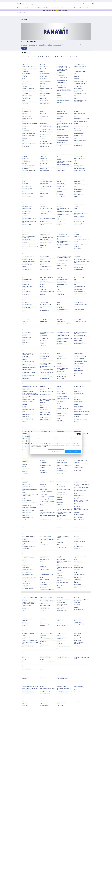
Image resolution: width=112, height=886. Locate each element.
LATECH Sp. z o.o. (60, 363)
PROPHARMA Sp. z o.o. (78, 506)
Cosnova (75, 161)
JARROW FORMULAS (44, 321)
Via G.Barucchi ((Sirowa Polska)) (46, 633)
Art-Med (58, 92)
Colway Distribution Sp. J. (79, 156)
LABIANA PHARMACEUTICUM (28, 361)
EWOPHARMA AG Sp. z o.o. (79, 221)
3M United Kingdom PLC (44, 705)
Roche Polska (76, 536)
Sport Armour (59, 580)
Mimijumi (58, 418)
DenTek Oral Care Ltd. (26, 196)
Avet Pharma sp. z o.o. (78, 88)
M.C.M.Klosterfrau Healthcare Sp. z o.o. (30, 386)
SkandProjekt (59, 556)
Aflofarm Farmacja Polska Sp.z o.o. (29, 91)
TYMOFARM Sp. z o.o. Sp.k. (79, 610)
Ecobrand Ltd (24, 210)
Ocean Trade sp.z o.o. (26, 463)
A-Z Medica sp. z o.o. (26, 64)
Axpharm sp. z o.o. (77, 96)
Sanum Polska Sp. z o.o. (27, 581)
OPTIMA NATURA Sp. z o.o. (62, 462)
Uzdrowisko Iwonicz (77, 622)
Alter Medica (42, 86)
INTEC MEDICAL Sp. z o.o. (62, 307)
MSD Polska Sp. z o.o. (78, 409)
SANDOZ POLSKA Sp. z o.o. (27, 569)
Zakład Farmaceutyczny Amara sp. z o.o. (30, 686)
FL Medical (59, 247)
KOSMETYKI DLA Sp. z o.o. (62, 344)
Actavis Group (25, 81)
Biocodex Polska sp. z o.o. (62, 113)
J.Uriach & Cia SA (25, 319)
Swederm (75, 572)
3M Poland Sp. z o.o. (43, 703)
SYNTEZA (76, 587)
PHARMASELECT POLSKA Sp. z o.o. (46, 481)
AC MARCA (24, 76)
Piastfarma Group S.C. (44, 508)
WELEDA (24, 659)
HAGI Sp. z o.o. (25, 282)
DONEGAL (59, 188)
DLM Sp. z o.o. (42, 195)
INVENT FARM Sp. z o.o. (78, 302)
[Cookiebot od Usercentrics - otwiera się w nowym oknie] (76, 434)
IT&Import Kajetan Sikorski (79, 309)
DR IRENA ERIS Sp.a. (61, 196)
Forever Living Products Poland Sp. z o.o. (81, 239)
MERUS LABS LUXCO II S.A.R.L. (63, 408)
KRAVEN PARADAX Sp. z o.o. (79, 335)
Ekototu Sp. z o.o (43, 206)
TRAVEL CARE (76, 597)
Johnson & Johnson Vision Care (80, 321)
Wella (23, 661)
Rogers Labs (76, 539)
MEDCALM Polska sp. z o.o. (45, 404)
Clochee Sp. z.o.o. (60, 157)
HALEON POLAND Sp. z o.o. (27, 286)
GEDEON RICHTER (25, 268)
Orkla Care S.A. (77, 462)
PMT (58, 487)
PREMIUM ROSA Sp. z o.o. (79, 495)
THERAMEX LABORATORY (45, 608)
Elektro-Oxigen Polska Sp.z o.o (45, 211)
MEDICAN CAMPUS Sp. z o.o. (45, 419)
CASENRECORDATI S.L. (27, 161)
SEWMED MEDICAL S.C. (44, 569)
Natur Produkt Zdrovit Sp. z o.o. (28, 441)
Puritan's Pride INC (77, 515)
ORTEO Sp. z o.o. (77, 465)
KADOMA (24, 335)
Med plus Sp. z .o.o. (43, 396)
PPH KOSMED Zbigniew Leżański (80, 490)
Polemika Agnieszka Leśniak (62, 494)
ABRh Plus (24, 74)
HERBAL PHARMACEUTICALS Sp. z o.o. (64, 282)
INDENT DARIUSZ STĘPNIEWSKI (46, 304)
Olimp (23, 469)
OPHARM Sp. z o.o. (60, 460)
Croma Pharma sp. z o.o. (78, 165)
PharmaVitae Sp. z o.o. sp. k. (45, 489)
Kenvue (41, 336)
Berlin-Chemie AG (43, 125)
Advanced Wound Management (28, 88)
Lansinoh (58, 360)
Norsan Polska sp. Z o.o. (78, 429)
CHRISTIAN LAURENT (44, 163)
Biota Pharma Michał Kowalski (62, 140)
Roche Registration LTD (78, 538)
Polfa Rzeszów (59, 499)
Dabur (23, 181)
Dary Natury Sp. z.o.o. (26, 186)
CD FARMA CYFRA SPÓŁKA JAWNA (29, 165)
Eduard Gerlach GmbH (26, 216)
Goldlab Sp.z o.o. (77, 257)
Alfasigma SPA (42, 64)
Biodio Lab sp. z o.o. (60, 116)
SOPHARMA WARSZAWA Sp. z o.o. (63, 578)
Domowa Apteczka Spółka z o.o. (63, 184)
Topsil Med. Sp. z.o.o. (61, 602)
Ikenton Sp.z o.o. (25, 311)
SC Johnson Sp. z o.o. (26, 585)
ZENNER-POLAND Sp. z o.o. (45, 693)
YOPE (41, 678)
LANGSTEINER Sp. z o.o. (61, 358)
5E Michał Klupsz (60, 705)
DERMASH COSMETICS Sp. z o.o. (46, 181)
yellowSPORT (25, 678)
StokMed (75, 559)
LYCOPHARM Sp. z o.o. (78, 373)
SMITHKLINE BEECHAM (61, 564)
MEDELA (41, 405)
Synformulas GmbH (77, 584)
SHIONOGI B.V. (42, 573)
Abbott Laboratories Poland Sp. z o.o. (29, 68)
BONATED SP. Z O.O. (78, 130)
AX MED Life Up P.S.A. (78, 91)
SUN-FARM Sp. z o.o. (78, 565)
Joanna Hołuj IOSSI (77, 319)
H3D (23, 277)
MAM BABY (24, 397)
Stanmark (58, 587)
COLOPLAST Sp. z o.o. (61, 170)
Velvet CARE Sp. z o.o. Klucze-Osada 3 (29, 640)
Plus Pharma (59, 484)
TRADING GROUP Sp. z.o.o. (62, 608)
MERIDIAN (59, 405)
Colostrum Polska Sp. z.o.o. (79, 155)
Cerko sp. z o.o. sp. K (26, 171)
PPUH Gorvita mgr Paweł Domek (80, 493)
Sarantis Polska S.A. (26, 583)
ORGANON (59, 468)
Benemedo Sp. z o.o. (43, 123)
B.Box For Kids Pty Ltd (26, 111)
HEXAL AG (59, 291)
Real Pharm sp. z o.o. (26, 548)
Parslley (23, 497)
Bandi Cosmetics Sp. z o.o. (27, 118)
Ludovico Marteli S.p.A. (78, 370)
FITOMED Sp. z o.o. (60, 246)
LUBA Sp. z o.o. (77, 368)
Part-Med (24, 498)
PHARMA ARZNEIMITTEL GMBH (28, 510)
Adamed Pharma (25, 86)
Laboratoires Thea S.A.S (44, 353)
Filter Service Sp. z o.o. (61, 239)
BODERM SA (76, 125)
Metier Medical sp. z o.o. (61, 413)
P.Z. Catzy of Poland (26, 484)
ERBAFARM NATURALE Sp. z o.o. (63, 214)
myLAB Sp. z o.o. (77, 416)
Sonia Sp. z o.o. (60, 577)
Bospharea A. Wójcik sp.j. (78, 133)
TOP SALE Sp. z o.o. (60, 600)
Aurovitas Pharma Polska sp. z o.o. (80, 81)
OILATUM (24, 466)
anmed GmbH (59, 64)
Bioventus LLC (76, 111)
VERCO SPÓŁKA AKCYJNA (27, 646)
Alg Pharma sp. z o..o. (44, 66)
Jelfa (40, 323)
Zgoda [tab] (38, 438)
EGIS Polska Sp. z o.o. (26, 224)
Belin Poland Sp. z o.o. (44, 116)
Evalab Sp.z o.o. (77, 211)
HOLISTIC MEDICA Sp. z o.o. (79, 286)
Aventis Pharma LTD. (78, 86)
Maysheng (24, 421)
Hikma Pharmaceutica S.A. (79, 277)
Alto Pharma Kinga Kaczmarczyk (46, 88)
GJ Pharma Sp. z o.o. (61, 259)
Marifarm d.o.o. (25, 404)
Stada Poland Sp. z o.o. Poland (62, 582)
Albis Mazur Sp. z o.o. (26, 98)
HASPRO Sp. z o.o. (26, 294)
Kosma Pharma (59, 343)
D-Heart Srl (24, 179)
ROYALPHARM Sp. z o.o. (78, 546)
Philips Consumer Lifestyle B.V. (45, 498)
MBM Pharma (42, 386)
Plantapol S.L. (59, 482)
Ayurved (75, 98)
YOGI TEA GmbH (43, 676)
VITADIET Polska (60, 643)
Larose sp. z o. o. (60, 361)
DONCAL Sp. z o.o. (60, 186)
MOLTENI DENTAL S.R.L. (78, 406)
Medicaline (42, 415)
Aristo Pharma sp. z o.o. (61, 87)
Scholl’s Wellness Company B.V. (28, 586)
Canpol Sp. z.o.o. (25, 158)
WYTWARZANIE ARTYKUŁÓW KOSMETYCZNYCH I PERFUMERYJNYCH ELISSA (81, 657)
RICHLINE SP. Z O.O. (60, 542)
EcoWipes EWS (25, 215)
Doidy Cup (59, 181)
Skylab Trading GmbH (61, 559)
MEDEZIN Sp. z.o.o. (43, 407)
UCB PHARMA (25, 620)
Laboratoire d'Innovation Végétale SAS (29, 367)
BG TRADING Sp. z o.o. (44, 134)
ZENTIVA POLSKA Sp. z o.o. (62, 686)
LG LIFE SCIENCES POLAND (79, 354)
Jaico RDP (24, 323)
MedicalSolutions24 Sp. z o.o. (45, 417)
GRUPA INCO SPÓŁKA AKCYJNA (80, 264)
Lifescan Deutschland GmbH (79, 360)
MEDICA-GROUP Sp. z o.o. (45, 412)
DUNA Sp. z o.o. (77, 196)
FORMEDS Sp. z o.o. (78, 243)
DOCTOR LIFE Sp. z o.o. (61, 179)
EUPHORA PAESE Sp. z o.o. (79, 204)
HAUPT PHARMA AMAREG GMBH (46, 277)
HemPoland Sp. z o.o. (61, 277)
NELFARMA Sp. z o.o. (44, 429)
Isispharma (76, 307)
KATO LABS (24, 340)
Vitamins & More (77, 635)
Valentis (23, 635)
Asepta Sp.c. (59, 102)
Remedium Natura (43, 546)
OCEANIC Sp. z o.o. (26, 464)
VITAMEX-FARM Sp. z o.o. (79, 633)
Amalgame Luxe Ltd (43, 91)
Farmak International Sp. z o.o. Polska (47, 237)
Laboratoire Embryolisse (27, 369)
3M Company (25, 705)
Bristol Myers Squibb (78, 145)
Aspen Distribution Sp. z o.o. (79, 64)
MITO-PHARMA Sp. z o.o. (79, 393)
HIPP (75, 279)
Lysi (74, 375)
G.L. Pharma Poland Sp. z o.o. (28, 257)
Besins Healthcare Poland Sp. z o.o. (46, 131)
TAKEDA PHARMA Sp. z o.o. (27, 600)
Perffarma (24, 503)
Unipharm (41, 620)
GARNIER (24, 266)
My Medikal (76, 413)
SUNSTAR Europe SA (78, 569)
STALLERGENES (60, 585)
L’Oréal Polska (25, 356)
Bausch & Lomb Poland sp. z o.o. (28, 133)
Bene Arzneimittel (43, 120)
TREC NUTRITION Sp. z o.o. (79, 600)
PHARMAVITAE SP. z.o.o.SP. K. (46, 491)
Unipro (41, 622)
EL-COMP (41, 210)
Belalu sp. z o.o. (43, 114)
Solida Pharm (59, 570)
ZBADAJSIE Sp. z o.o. (44, 689)
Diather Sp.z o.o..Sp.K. (44, 193)
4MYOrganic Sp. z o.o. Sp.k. (62, 701)
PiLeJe (41, 518)
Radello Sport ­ (25, 539)
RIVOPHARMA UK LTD (61, 546)
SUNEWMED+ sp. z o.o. (78, 567)
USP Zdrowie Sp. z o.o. (78, 620)
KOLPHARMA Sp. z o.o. (61, 333)
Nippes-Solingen (60, 429)
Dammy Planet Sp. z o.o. (27, 184)
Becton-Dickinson (25, 146)
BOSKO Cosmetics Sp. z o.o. (79, 131)
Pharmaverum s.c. (43, 487)
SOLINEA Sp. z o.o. (60, 572)
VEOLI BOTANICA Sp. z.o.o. (27, 645)
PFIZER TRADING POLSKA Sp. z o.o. (29, 507)
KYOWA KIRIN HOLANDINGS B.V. (80, 343)
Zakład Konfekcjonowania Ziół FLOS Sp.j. (30, 688)
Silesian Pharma (43, 581)
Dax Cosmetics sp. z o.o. (27, 188)
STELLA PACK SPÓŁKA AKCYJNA (80, 556)
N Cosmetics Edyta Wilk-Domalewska (29, 429)
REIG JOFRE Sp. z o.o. (44, 544)
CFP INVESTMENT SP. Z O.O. (45, 155)
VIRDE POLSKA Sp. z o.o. (61, 633)
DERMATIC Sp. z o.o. (44, 183)
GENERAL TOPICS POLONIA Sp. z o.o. (47, 257)
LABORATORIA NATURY (44, 356)
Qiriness (23, 527)
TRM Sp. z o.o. (76, 607)
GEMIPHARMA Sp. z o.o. (27, 269)
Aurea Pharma (76, 78)
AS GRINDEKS (59, 95)
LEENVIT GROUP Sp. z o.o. (62, 365)
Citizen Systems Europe (44, 170)
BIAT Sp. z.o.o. (42, 138)
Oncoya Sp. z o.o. (43, 463)
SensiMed (41, 561)
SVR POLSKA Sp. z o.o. (78, 570)
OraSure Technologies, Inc (62, 463)
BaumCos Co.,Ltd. (25, 130)
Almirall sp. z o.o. (43, 79)
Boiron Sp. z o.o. (77, 128)
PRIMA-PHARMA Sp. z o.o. (79, 498)
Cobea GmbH (59, 159)
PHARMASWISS (43, 484)
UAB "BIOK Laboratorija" (27, 618)
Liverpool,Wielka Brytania (78, 363)
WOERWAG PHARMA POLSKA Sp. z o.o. (47, 661)
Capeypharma (25, 160)
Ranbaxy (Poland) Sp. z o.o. (27, 541)
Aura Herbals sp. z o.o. (78, 74)
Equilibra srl (59, 212)
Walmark (24, 655)
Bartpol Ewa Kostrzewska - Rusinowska (29, 123)
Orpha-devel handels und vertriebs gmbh (81, 463)
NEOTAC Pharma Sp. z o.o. (45, 431)
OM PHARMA (42, 460)
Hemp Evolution (43, 294)
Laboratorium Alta (43, 358)
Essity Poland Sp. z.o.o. (61, 218)
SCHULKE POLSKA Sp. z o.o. (27, 588)
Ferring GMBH (59, 232)
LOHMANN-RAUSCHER (78, 366)
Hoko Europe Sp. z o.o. (78, 282)
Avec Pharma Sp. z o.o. (78, 85)
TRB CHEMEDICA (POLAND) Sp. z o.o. (81, 599)
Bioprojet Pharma (60, 138)
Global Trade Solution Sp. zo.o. (62, 265)
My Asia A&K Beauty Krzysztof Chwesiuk (82, 411)
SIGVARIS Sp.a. (43, 577)
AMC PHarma (42, 95)
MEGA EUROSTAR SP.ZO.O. (62, 396)
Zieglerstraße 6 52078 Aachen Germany (64, 691)
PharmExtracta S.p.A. (44, 492)
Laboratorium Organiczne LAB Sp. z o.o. (47, 376)
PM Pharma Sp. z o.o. (61, 486)
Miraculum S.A (76, 389)
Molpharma (76, 404)
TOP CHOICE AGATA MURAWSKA (63, 599)
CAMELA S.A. (25, 156)
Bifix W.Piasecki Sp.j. (43, 141)
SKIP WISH (59, 557)
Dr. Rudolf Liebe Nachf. (78, 189)
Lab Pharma (24, 359)
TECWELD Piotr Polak (26, 605)
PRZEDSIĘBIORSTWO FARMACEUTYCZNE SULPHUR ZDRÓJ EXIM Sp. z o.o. (81, 509)
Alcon (23, 100)
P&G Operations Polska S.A (27, 486)
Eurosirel (75, 208)
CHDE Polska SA (43, 156)
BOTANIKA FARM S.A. (78, 135)
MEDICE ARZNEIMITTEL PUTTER (46, 421)
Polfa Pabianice (60, 497)
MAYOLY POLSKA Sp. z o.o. (27, 418)
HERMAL (58, 289)
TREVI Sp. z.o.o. (77, 604)
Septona (41, 562)
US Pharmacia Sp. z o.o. (78, 618)
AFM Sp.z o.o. (25, 93)
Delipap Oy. (24, 195)
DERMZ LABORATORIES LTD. (45, 186)
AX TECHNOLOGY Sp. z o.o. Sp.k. (80, 93)
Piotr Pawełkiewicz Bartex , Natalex (63, 481)
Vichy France (42, 637)
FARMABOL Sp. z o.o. (26, 239)
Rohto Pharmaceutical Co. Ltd (79, 541)
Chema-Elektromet (43, 158)
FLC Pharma (76, 232)
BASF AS (24, 128)
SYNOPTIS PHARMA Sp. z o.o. (80, 586)
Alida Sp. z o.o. (42, 69)
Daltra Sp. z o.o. (25, 183)
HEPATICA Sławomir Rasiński (62, 279)
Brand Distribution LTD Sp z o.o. (80, 140)
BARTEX (24, 120)
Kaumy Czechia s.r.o (26, 342)
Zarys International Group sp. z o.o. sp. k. (47, 688)
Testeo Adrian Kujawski (44, 599)
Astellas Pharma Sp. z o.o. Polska (80, 66)
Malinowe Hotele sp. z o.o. (27, 396)
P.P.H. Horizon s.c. (26, 482)
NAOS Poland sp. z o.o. (26, 436)
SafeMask (24, 560)
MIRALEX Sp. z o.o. (77, 391)
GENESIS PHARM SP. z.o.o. (45, 261)
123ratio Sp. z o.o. (25, 701)
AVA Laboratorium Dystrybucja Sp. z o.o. (81, 83)
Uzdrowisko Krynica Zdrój (79, 624)
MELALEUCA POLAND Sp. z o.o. (63, 398)
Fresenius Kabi (76, 246)
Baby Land (24, 113)
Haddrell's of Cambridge (27, 279)
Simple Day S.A (42, 582)
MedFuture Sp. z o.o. (44, 409)
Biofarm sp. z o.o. (60, 120)
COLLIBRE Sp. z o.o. (60, 168)
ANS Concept (59, 72)
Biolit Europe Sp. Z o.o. (61, 129)
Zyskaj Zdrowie (77, 691)
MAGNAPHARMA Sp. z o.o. (27, 389)
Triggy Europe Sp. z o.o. (78, 605)
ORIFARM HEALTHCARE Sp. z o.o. (80, 458)
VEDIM (23, 638)
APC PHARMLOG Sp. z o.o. (62, 77)
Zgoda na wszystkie (73, 451)
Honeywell (76, 287)
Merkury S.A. (59, 406)
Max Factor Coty (25, 416)
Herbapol (58, 286)
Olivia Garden (25, 473)
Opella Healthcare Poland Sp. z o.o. (63, 458)
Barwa (23, 125)
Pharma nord (24, 513)
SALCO (23, 562)
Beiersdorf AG (42, 111)
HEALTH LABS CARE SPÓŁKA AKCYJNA (47, 282)
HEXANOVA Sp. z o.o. (61, 292)
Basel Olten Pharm (25, 126)
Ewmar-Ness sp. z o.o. (78, 219)
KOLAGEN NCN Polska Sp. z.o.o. (63, 332)
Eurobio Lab (76, 206)
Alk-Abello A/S (42, 71)
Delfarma (24, 191)
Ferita (41, 247)
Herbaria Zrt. (59, 287)
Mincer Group (59, 420)
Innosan (58, 302)
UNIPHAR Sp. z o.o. (43, 618)
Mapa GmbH (24, 402)
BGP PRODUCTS (43, 136)
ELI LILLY (41, 215)
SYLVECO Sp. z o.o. (77, 579)
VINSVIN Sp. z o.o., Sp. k (44, 645)
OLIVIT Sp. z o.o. (43, 458)
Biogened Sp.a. (59, 121)
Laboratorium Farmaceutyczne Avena (47, 361)
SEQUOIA (41, 564)
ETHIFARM (59, 221)
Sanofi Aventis (25, 570)
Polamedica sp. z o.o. (61, 492)
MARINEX (24, 406)
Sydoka (75, 575)
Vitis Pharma (76, 638)
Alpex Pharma (42, 83)
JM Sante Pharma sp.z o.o (62, 321)
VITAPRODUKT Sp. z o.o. (78, 637)
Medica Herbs (42, 410)
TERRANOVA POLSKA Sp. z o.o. (46, 597)
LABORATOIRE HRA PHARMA (28, 370)
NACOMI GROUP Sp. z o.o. (27, 431)
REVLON (58, 540)
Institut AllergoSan (60, 305)
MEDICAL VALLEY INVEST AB (45, 414)
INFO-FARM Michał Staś (44, 310)
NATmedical (24, 438)
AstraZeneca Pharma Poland (79, 68)
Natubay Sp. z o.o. (25, 440)
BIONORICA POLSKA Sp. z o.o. (63, 137)
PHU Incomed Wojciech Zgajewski (46, 499)
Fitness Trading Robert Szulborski (63, 244)
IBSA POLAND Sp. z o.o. (27, 304)
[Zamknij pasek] (109, 10)
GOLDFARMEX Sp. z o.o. (61, 268)
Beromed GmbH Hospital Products (46, 129)
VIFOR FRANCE (43, 641)
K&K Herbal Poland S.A (26, 332)
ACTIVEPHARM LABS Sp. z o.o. (28, 85)
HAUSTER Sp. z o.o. (43, 279)
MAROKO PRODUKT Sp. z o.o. (28, 414)
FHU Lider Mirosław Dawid (62, 234)
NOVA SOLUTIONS (77, 431)
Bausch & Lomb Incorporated (27, 131)
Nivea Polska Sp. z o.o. (61, 431)
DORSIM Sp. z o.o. (60, 192)
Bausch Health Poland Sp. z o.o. (28, 135)
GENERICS (42, 259)
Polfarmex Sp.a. (60, 504)
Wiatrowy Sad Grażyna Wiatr (45, 657)
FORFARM (76, 241)
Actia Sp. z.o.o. (25, 83)
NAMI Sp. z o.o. (25, 433)
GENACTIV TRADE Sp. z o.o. (45, 256)
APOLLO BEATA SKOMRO (62, 80)
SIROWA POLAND (43, 587)
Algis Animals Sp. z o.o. (44, 68)
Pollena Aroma (59, 507)
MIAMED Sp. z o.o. (60, 415)
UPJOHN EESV (42, 625)
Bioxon (75, 116)
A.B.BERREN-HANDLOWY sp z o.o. (29, 66)
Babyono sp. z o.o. (25, 114)
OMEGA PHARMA (43, 462)
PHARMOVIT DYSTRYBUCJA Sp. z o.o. (47, 496)
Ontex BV (41, 469)
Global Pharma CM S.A (61, 263)
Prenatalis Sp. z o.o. (77, 497)
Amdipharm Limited (43, 96)
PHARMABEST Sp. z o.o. (27, 515)
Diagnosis (41, 191)
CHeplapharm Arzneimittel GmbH (46, 160)
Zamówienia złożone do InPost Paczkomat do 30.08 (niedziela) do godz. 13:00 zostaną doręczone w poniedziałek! (55, 10)
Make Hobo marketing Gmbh (27, 391)
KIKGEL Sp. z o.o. (43, 340)
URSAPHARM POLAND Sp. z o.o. (63, 625)
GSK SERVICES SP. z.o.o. (78, 269)
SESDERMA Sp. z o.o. (44, 567)
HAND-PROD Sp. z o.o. (26, 287)
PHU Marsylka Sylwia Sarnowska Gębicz (47, 501)
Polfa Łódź (59, 495)
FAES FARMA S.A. (25, 234)
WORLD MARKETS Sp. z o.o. (62, 655)
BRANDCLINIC (76, 142)
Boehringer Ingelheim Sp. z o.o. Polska (81, 126)
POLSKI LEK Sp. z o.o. (78, 482)
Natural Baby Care (25, 443)
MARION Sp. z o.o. (26, 407)
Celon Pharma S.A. (26, 168)
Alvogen (41, 90)
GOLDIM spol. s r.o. (77, 256)
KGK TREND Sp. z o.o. (44, 338)
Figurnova (58, 238)
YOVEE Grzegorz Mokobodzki (62, 678)
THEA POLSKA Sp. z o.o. (44, 607)
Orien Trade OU (60, 470)
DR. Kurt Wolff (76, 187)
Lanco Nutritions (60, 356)
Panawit (23, 492)
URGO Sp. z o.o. (60, 620)
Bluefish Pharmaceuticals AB (79, 120)
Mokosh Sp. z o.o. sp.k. (78, 401)
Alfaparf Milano (25, 103)
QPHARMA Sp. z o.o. (61, 527)
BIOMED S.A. (59, 133)
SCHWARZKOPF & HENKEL (45, 556)
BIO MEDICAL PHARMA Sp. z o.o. (46, 143)
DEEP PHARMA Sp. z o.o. (27, 190)
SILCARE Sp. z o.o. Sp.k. (44, 579)
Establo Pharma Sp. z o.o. (61, 219)
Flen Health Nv (76, 234)
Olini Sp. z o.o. (25, 471)
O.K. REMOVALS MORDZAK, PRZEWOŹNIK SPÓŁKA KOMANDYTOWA (27, 460)
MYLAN (75, 418)
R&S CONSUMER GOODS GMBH (28, 536)
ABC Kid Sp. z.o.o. (25, 71)
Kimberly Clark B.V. (43, 341)
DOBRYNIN (42, 196)
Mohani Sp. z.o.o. (77, 399)
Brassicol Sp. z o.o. (77, 143)
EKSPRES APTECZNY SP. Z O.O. (46, 208)
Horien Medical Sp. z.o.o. (78, 289)
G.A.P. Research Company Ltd (28, 256)
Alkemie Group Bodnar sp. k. (45, 73)
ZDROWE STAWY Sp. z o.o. (45, 691)
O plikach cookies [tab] (73, 437)
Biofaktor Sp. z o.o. (60, 118)
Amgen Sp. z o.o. (43, 98)
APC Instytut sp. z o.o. (61, 75)
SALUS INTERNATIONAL (27, 564)
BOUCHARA (76, 136)
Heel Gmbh (42, 286)
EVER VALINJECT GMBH (78, 218)
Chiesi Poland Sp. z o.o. (44, 161)
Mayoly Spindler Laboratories (27, 419)
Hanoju (23, 289)
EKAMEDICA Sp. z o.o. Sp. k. (45, 204)
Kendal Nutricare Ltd (43, 335)
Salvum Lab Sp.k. (25, 567)
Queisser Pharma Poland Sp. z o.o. (80, 527)
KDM (23, 344)
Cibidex (41, 165)
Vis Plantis (59, 635)
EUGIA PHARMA (60, 224)
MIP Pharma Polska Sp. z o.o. (79, 386)
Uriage (58, 622)
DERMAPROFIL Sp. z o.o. (44, 179)
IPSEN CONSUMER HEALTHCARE (80, 304)
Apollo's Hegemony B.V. (61, 82)
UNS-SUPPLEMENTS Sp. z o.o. (45, 624)
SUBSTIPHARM (77, 561)
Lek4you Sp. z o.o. (60, 371)
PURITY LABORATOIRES (78, 517)
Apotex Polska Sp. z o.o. (61, 84)
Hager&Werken (25, 281)
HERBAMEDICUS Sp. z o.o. (62, 284)
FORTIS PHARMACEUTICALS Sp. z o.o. (81, 244)
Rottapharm (76, 544)
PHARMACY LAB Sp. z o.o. (27, 517)
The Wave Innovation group (45, 605)
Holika (75, 284)
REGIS (41, 542)
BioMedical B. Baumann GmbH (62, 135)
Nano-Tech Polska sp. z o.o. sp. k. (28, 434)
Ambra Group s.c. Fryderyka (45, 93)
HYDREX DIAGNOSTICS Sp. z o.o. (80, 292)
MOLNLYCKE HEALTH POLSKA (80, 402)
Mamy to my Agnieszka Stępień (28, 399)
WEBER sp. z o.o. (25, 657)
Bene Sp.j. (41, 121)
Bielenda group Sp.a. (43, 139)
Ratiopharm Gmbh (25, 543)
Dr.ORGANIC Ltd (77, 192)
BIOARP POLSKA (43, 144)
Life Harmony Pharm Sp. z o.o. (79, 358)
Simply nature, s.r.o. (43, 584)
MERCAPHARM (60, 399)
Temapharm (24, 607)
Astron (75, 69)
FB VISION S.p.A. (43, 245)
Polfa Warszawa (60, 502)
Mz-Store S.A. (76, 421)
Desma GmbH (42, 188)
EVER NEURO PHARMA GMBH (79, 216)
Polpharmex (59, 518)
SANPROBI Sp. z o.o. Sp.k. (27, 574)
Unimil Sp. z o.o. (25, 625)
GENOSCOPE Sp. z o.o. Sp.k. (45, 266)
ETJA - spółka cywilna (61, 223)
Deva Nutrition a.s (43, 190)
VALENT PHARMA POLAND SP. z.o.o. (29, 633)
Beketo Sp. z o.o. (43, 113)
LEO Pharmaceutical (60, 378)
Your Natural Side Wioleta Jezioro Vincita (64, 676)
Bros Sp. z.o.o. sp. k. (78, 147)
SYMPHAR (76, 582)
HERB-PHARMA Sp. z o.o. (61, 281)
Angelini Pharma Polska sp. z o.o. (46, 101)
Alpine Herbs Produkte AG (44, 85)
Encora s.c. (59, 206)
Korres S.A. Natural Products (62, 341)
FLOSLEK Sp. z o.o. (77, 236)
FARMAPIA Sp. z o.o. (44, 239)
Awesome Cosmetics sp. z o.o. (79, 90)
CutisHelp (75, 171)
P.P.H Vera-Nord (25, 481)
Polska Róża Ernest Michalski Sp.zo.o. (64, 519)
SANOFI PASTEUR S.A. (26, 572)
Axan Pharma (76, 95)
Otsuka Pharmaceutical (78, 467)
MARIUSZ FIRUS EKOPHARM (28, 409)
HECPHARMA (42, 284)
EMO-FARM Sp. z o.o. (44, 221)
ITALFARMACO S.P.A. (78, 311)
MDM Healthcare (43, 389)
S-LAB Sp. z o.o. (25, 556)
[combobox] (53, 4)
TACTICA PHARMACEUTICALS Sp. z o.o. (30, 599)
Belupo (41, 118)
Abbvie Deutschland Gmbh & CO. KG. (29, 69)
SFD (40, 571)
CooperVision (76, 160)
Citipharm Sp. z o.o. (43, 168)
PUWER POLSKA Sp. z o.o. (79, 519)
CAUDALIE (24, 163)
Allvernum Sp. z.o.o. (43, 78)
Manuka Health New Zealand (27, 401)
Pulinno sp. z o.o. (77, 512)
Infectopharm (42, 308)
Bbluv (23, 140)
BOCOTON (76, 123)
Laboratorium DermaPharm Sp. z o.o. (47, 360)
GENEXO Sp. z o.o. (43, 262)
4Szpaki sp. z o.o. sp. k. (61, 703)
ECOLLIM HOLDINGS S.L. (27, 211)
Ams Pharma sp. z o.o (44, 100)
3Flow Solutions (25, 703)
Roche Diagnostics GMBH (61, 547)
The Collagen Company (44, 603)
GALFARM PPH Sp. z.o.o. (27, 262)
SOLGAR (58, 565)
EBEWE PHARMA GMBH (27, 206)
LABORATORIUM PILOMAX (45, 378)
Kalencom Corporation (26, 337)
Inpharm (58, 304)
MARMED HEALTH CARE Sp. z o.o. (29, 413)
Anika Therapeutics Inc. (44, 103)
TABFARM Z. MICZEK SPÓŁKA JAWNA (29, 597)
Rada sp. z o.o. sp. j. (26, 538)
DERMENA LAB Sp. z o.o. (44, 184)
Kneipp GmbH (42, 343)
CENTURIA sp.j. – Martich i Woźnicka (29, 170)
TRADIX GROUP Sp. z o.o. (62, 610)
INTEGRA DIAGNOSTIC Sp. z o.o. (63, 309)
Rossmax (75, 543)
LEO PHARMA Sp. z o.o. (61, 376)
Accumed (24, 79)
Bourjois (75, 138)
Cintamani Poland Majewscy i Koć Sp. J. (47, 166)
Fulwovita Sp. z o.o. (77, 248)
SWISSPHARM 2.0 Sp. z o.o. (79, 574)
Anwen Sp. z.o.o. (60, 73)
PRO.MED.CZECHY (77, 503)
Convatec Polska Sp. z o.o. (79, 158)
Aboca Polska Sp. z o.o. (26, 73)
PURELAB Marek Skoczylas (79, 514)
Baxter (23, 136)
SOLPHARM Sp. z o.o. (61, 573)
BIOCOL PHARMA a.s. (61, 114)
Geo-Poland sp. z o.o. (44, 268)
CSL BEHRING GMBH (78, 166)
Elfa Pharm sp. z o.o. (43, 213)
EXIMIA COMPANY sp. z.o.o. (79, 224)
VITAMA (58, 645)
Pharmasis (42, 482)
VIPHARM (41, 646)
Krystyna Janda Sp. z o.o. (79, 341)
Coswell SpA (76, 163)
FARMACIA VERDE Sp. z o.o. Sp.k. (46, 235)
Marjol (23, 411)
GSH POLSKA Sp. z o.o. (78, 267)
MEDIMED (59, 389)
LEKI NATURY (59, 373)
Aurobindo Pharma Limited (79, 79)
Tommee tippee (60, 597)
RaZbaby (24, 544)
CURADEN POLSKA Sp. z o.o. (79, 170)
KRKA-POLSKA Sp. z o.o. (78, 340)
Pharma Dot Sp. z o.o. (26, 512)
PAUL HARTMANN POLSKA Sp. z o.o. (29, 502)
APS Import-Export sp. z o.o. (62, 85)
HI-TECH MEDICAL (60, 294)
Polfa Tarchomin (60, 500)
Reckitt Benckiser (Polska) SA (45, 536)
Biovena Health (59, 145)
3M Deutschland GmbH (44, 701)
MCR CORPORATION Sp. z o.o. (45, 388)
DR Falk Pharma (60, 194)
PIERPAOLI (42, 510)
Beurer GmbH (42, 133)
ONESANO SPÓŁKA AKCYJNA (45, 465)
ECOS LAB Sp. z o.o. (26, 213)
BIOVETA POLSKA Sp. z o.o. (79, 113)
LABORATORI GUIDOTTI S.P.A (45, 354)
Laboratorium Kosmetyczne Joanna (46, 369)
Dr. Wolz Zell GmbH (77, 191)
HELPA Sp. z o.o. (43, 289)
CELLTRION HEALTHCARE (27, 166)
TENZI (23, 610)
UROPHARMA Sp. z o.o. (61, 624)
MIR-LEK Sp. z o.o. (77, 388)
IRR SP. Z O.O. (76, 305)
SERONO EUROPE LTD (44, 566)
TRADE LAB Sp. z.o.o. (61, 607)
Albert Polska (24, 96)
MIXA (75, 397)
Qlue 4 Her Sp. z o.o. (43, 527)
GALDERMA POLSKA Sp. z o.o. (28, 261)
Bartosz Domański (25, 121)
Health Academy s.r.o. (44, 281)
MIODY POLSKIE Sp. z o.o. (62, 421)
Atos (75, 73)
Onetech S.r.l (42, 467)
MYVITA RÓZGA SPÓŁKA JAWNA (80, 419)
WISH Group (42, 659)
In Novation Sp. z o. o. (44, 302)
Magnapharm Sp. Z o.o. (26, 388)
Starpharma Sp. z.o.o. (61, 589)
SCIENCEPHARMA (43, 557)
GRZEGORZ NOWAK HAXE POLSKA (80, 265)
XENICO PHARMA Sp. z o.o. (27, 668)
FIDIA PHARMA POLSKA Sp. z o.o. (63, 236)
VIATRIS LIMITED (43, 635)
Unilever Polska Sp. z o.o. (27, 624)
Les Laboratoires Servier (78, 353)
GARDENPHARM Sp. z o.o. (27, 264)
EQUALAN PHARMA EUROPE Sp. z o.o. (64, 211)
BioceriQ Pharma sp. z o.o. (45, 146)
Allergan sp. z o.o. (43, 74)
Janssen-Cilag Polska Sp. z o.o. (46, 319)
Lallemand (59, 354)
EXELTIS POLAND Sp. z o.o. (79, 223)
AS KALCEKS (59, 97)
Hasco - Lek (24, 292)
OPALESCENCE (42, 470)
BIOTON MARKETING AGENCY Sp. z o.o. (64, 143)
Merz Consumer (60, 410)
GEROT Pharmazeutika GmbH (45, 269)
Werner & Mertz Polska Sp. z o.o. (46, 655)
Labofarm (24, 362)
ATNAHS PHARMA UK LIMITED (80, 71)
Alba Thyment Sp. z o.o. (27, 95)
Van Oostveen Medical (26, 637)
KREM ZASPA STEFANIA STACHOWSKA (81, 336)
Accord (23, 78)
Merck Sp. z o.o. (60, 403)
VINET (41, 643)
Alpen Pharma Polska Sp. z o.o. (45, 81)
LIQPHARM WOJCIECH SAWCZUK (80, 361)
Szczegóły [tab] (56, 437)
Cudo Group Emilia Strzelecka (79, 168)
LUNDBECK (76, 371)
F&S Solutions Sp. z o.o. (26, 232)
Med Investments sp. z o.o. (45, 394)
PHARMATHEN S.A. (43, 486)
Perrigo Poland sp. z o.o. (27, 505)
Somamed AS (59, 575)
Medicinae (59, 386)
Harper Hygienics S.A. (26, 291)
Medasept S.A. (42, 402)
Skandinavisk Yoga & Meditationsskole (47, 589)
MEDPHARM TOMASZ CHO (62, 393)
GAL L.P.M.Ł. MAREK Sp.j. (27, 259)
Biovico (75, 114)
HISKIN (75, 281)
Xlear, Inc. (41, 668)
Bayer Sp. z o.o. (25, 138)
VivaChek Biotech (77, 640)
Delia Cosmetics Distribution (27, 193)
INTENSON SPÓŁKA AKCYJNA (62, 311)
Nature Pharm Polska (26, 445)
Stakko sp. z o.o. (60, 583)
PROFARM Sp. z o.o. (78, 505)
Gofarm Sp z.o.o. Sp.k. (61, 267)
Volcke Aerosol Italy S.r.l (78, 646)
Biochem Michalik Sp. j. (61, 111)
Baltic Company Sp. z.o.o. (27, 116)
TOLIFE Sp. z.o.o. (43, 610)
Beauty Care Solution (26, 142)
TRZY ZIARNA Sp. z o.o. (78, 609)
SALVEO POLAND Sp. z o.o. (27, 565)
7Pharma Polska (77, 701)
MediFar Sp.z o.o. (60, 388)
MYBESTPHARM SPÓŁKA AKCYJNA (81, 414)
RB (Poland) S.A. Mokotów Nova (28, 546)
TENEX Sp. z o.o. (25, 608)
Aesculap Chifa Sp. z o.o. (27, 90)
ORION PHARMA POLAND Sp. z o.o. (81, 460)
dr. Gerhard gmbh (77, 183)
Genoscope (42, 264)
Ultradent (24, 622)
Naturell (23, 449)
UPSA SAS (59, 618)
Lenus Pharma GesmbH (61, 374)
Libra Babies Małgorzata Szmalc (80, 356)
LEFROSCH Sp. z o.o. (61, 366)
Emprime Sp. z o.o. (60, 204)
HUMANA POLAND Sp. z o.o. (79, 291)
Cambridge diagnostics (26, 155)
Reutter (58, 539)
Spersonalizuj (55, 451)
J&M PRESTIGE (25, 321)
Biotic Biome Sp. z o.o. (61, 142)
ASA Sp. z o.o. (59, 98)
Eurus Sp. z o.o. (77, 210)
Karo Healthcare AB (26, 339)
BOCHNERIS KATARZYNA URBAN (80, 121)
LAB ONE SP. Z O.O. (26, 357)
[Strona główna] (17, 12)
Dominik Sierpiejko (60, 183)
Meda (41, 397)
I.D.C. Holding (24, 302)
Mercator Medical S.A (61, 401)
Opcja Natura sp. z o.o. (44, 472)
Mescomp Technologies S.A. (62, 411)
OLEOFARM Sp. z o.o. (26, 468)
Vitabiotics (59, 641)
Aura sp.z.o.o (76, 76)
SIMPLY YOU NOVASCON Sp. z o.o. (46, 586)
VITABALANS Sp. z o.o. (61, 640)
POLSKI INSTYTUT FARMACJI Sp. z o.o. (81, 481)
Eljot (40, 216)
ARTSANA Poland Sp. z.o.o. (62, 93)
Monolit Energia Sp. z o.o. (78, 407)
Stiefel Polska (76, 557)
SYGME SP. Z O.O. (77, 577)
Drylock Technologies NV (78, 194)
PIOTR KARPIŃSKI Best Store (45, 519)
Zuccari (75, 689)
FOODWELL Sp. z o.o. (78, 238)
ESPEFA (58, 216)
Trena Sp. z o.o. (77, 602)
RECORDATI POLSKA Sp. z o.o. (46, 538)
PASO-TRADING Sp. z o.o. (27, 500)
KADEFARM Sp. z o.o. (26, 333)
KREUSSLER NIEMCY (78, 338)
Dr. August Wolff (77, 181)
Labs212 (58, 353)
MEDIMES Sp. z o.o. (60, 391)
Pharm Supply (25, 508)
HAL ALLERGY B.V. (26, 284)
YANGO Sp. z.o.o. (25, 676)
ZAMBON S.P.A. (43, 686)
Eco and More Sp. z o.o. (27, 208)
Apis (57, 79)
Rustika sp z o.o (77, 548)
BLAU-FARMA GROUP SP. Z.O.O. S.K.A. (81, 118)
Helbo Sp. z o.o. (43, 287)
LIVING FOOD (76, 365)
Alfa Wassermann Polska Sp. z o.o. (29, 101)
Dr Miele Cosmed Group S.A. (79, 179)
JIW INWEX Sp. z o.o (61, 319)
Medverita (59, 394)
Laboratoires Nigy (25, 378)
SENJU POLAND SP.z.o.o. (44, 559)
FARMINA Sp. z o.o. (43, 243)
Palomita (24, 487)
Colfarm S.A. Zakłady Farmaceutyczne (64, 164)
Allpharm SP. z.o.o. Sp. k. (44, 76)
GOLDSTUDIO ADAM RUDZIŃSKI (80, 259)
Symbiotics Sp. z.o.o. (78, 581)
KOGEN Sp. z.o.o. (43, 345)
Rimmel (58, 544)
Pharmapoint (24, 519)
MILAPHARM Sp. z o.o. (61, 416)
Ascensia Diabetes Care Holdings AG (64, 100)
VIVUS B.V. (76, 645)
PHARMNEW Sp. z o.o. (44, 494)
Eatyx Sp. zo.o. (25, 204)
